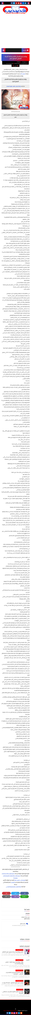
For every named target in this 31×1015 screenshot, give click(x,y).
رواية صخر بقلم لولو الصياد (13, 86)
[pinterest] (16, 3)
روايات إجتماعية (16, 63)
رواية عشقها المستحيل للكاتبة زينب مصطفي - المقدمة (14, 973)
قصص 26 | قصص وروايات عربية (10, 1010)
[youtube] (19, 3)
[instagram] (21, 3)
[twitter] (14, 3)
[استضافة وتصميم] (24, 1013)
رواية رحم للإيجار (5, 874)
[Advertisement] (15, 31)
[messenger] (23, 3)
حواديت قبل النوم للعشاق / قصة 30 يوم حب (12, 983)
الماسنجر (13, 882)
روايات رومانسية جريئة (9, 63)
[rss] (21, 1013)
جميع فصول (12, 874)
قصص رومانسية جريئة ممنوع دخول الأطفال (12, 952)
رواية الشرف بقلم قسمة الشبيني (13, 887)
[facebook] (12, 3)
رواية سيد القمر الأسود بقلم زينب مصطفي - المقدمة (12, 992)
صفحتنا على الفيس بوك (19, 880)
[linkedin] (26, 3)
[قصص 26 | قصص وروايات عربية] (15, 10)
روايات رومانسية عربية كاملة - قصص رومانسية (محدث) (14, 963)
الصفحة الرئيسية (24, 63)
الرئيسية (25, 50)
